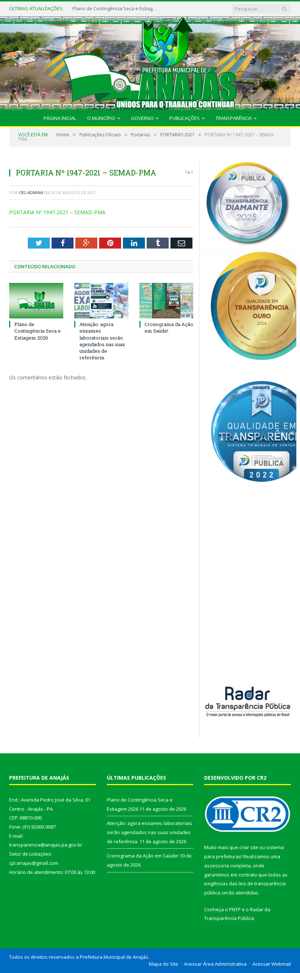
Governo (142, 118)
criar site (248, 847)
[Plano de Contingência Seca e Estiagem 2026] (36, 300)
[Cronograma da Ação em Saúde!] (166, 300)
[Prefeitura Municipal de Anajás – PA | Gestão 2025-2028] (150, 61)
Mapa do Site (163, 964)
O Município (101, 118)
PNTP (235, 909)
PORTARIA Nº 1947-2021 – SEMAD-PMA (57, 212)
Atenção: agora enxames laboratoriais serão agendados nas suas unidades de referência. (116, 8)
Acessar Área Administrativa (215, 964)
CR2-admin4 (31, 192)
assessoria (216, 865)
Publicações (184, 118)
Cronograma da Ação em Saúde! (143, 855)
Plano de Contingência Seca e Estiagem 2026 (37, 331)
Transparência (233, 118)
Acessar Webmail (271, 964)
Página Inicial (60, 118)
